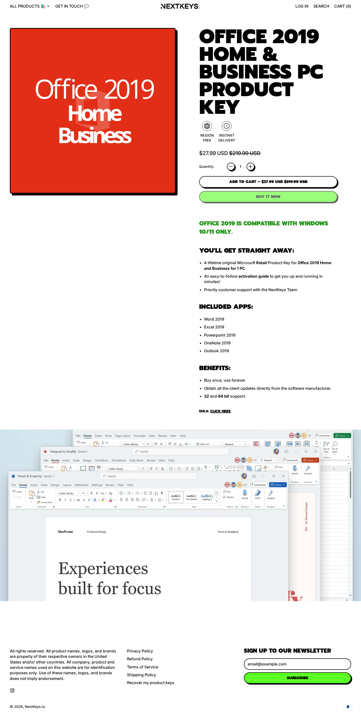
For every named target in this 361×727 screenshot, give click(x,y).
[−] (231, 166)
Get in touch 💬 (72, 6)
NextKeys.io (35, 706)
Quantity (206, 166)
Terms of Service (142, 666)
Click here (220, 411)
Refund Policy (140, 658)
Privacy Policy (140, 651)
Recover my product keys (150, 682)
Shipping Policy (141, 674)
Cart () (342, 7)
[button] (321, 6)
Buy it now (268, 197)
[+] (250, 166)
